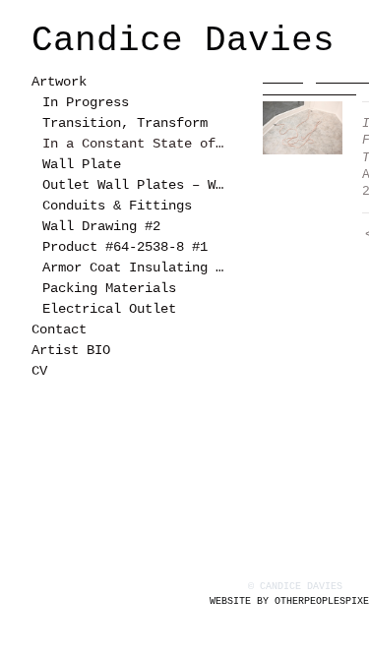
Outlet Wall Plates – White (135, 185)
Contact (59, 329)
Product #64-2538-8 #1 (125, 247)
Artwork (59, 81)
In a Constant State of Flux (135, 143)
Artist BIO (70, 350)
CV (39, 371)
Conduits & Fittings (117, 205)
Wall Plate (81, 164)
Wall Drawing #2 (101, 226)
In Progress (85, 102)
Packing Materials (109, 288)
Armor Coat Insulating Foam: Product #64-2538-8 (135, 267)
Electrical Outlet (109, 309)
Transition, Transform (125, 123)
